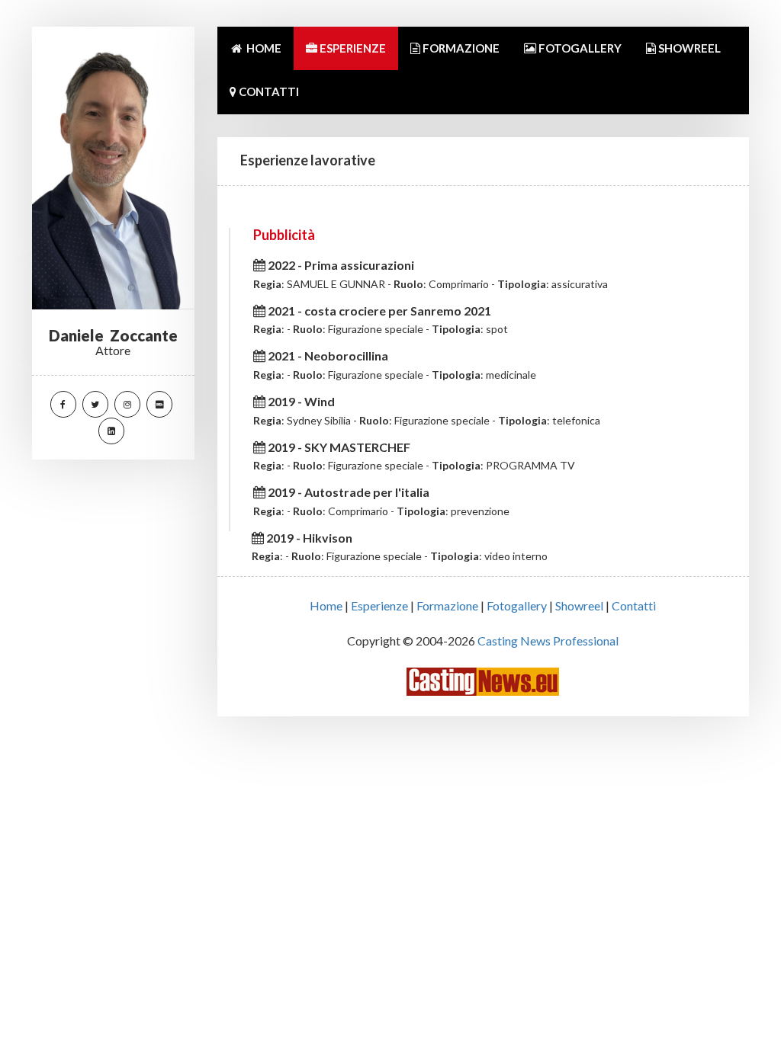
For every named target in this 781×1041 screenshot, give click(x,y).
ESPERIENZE (351, 48)
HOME (262, 48)
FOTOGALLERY (579, 48)
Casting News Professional (548, 640)
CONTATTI (267, 91)
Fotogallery (517, 605)
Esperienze (379, 605)
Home (326, 605)
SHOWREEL (688, 48)
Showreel (579, 605)
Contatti (634, 605)
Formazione (447, 605)
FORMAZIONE (460, 48)
